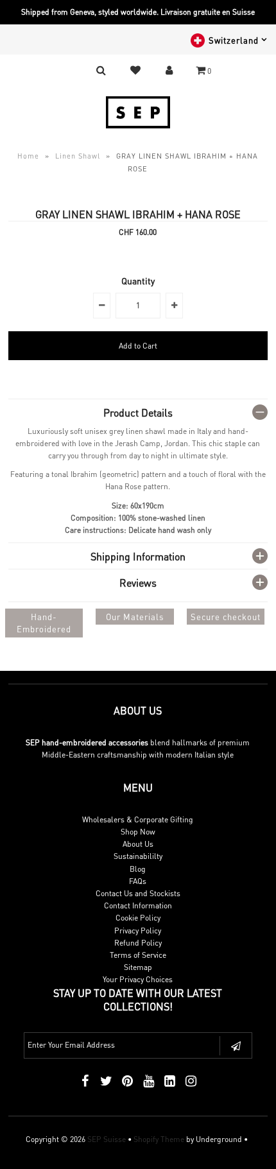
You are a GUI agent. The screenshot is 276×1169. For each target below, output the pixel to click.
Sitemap (138, 967)
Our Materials (135, 616)
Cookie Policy (138, 917)
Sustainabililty (138, 856)
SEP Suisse (106, 1139)
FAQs (137, 881)
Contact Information (138, 905)
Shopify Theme (159, 1139)
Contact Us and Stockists (138, 893)
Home (28, 156)
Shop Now (138, 831)
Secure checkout (226, 616)
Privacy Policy (137, 930)
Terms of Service (138, 955)
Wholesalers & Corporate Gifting (137, 819)
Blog (138, 869)
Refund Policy (138, 943)
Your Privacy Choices (138, 979)
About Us (138, 844)
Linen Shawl (77, 156)
